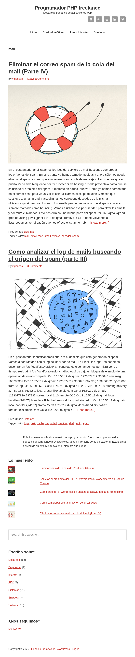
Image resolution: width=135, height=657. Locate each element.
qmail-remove (52, 236)
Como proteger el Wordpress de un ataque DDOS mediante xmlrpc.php (81, 491)
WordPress (63, 649)
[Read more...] (99, 222)
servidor (66, 236)
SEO (11, 582)
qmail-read (37, 236)
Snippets (13, 597)
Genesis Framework (43, 649)
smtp (78, 423)
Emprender (14, 567)
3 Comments (34, 266)
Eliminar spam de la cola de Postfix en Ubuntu (67, 468)
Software (13, 605)
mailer (40, 423)
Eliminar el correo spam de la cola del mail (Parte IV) (70, 513)
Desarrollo (14, 559)
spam (75, 236)
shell (71, 423)
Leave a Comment (38, 78)
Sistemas (29, 231)
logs (26, 423)
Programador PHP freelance (67, 8)
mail (26, 236)
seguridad (51, 423)
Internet (12, 575)
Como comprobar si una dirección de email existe (68, 502)
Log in (75, 649)
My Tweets (14, 629)
